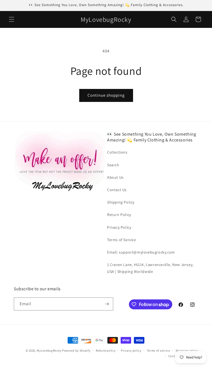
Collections (117, 152)
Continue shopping (106, 95)
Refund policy (105, 350)
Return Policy (119, 214)
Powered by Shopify (76, 350)
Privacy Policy (119, 227)
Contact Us (117, 189)
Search (113, 164)
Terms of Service (121, 239)
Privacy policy (131, 350)
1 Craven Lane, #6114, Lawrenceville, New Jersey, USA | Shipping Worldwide (150, 268)
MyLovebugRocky (49, 350)
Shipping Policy (120, 202)
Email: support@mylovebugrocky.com (141, 252)
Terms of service (158, 350)
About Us (115, 177)
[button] (12, 19)
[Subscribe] (107, 303)
